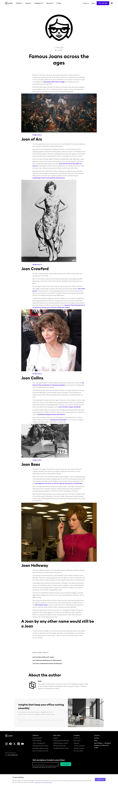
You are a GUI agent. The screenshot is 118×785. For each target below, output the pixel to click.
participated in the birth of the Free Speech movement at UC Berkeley (58, 483)
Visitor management (39, 743)
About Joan (77, 740)
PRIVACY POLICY (52, 767)
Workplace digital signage (41, 748)
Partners (97, 735)
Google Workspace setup (61, 748)
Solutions (35, 735)
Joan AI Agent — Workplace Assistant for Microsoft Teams (102, 745)
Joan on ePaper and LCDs (40, 751)
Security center (78, 751)
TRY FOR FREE (102, 3)
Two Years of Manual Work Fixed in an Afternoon (47, 663)
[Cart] (112, 3)
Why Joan (76, 743)
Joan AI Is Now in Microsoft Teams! (43, 657)
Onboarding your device (60, 743)
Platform (19, 3)
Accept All (100, 779)
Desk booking (37, 740)
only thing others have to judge (53, 82)
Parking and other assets (40, 746)
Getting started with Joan (61, 740)
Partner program (79, 746)
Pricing (59, 3)
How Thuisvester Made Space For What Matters (47, 660)
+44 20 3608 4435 (12, 755)
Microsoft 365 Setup (59, 746)
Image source (37, 135)
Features (28, 3)
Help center (57, 735)
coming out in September (58, 420)
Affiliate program (79, 748)
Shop (95, 740)
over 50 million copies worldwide (70, 407)
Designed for (39, 3)
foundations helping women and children (51, 414)
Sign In (93, 3)
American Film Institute (72, 305)
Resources (49, 3)
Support (55, 738)
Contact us (86, 3)
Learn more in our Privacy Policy (43, 782)
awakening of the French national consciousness (49, 178)
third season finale (41, 605)
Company (76, 735)
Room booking (37, 738)
